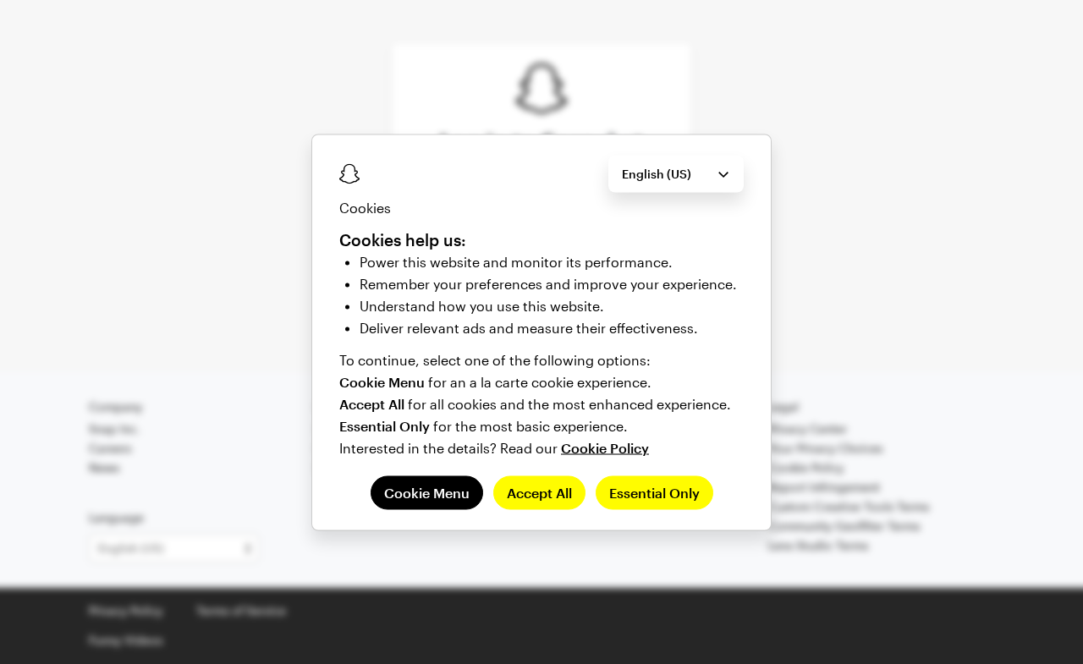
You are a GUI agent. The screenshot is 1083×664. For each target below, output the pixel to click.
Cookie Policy (605, 447)
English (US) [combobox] (656, 173)
